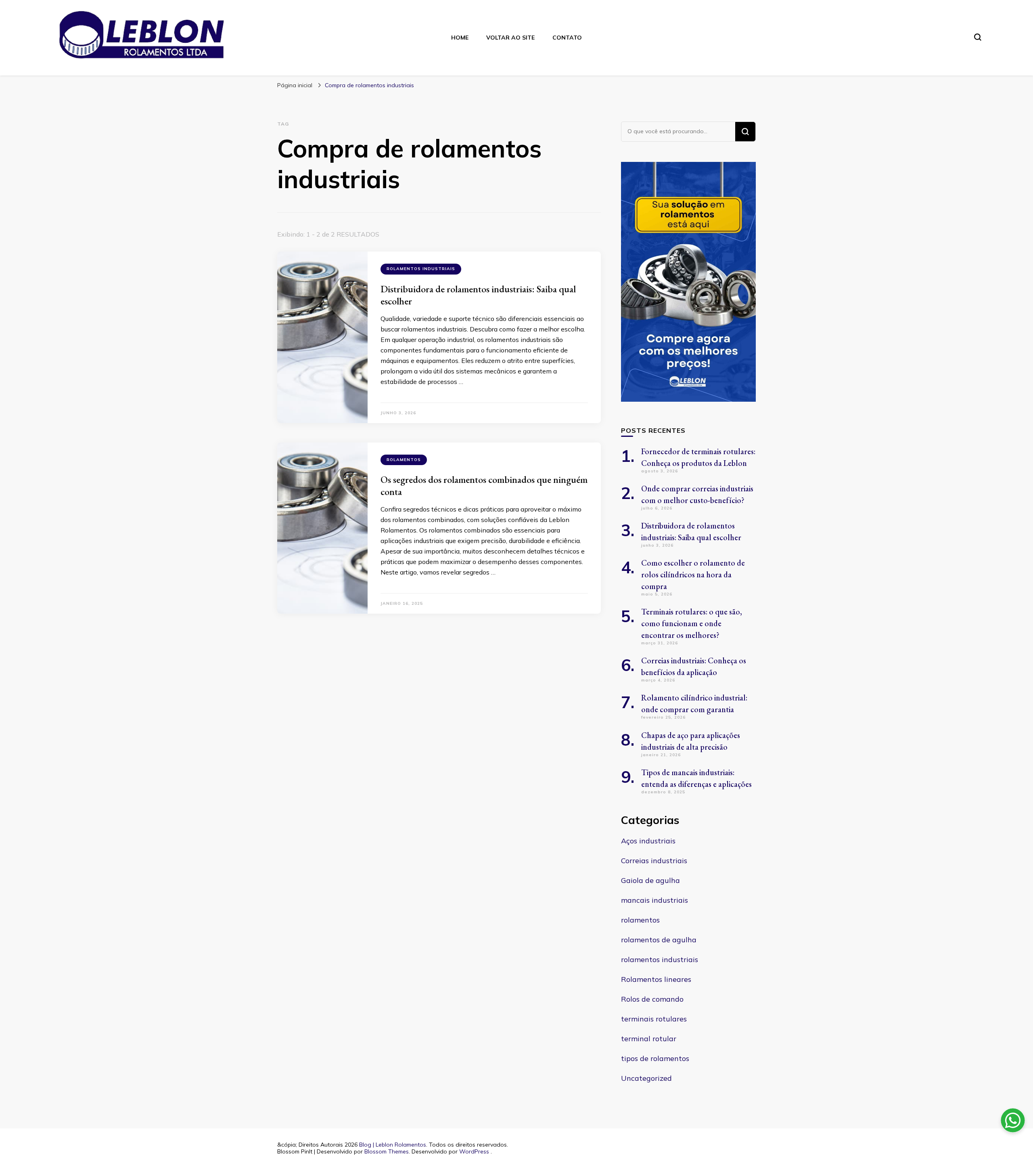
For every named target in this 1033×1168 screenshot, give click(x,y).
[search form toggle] (977, 37)
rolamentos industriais (421, 268)
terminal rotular (648, 1038)
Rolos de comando (652, 999)
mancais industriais (654, 900)
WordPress (474, 1151)
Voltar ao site (510, 37)
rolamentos (404, 459)
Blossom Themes (386, 1151)
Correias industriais (654, 860)
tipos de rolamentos (655, 1058)
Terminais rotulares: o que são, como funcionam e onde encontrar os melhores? (691, 623)
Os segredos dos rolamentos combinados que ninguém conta (484, 485)
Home (459, 37)
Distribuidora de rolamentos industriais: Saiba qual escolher (478, 295)
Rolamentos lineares (656, 979)
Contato (567, 37)
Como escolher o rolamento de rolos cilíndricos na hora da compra (693, 574)
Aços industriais (648, 840)
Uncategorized (646, 1078)
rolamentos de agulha (658, 939)
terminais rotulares (654, 1018)
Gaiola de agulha (650, 880)
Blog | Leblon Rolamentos (392, 1144)
